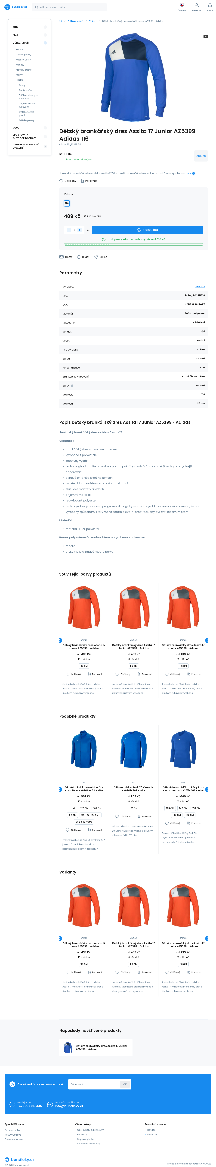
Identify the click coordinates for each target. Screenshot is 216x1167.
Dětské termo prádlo (26, 113)
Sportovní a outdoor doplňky (24, 136)
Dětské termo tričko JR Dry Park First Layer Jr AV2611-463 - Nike (183, 789)
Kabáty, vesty (23, 59)
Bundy (19, 49)
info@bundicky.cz (69, 1106)
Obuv (16, 127)
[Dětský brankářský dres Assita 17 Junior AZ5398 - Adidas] (84, 607)
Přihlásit (125, 1084)
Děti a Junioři (75, 21)
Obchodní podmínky (88, 1143)
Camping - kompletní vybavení (26, 146)
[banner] (15, 7)
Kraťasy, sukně (24, 69)
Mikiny (19, 74)
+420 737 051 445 (29, 1106)
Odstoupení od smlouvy (90, 1129)
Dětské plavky (23, 54)
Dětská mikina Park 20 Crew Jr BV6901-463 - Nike (133, 789)
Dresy (22, 85)
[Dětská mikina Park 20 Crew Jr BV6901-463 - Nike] (133, 749)
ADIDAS (201, 156)
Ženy (15, 27)
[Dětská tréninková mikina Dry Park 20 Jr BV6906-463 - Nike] (84, 749)
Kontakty (82, 1134)
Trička (92, 21)
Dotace (151, 1129)
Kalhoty (20, 64)
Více (188, 173)
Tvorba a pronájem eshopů (182, 1163)
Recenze (152, 1134)
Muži (15, 34)
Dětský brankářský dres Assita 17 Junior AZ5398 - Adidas (84, 647)
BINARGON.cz (204, 1163)
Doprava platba (85, 1139)
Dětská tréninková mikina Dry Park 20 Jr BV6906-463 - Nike (84, 789)
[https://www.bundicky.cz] (60, 21)
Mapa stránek (22, 1165)
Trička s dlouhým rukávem (28, 97)
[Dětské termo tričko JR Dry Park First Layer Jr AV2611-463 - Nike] (183, 749)
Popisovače (25, 90)
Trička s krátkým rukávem (28, 105)
